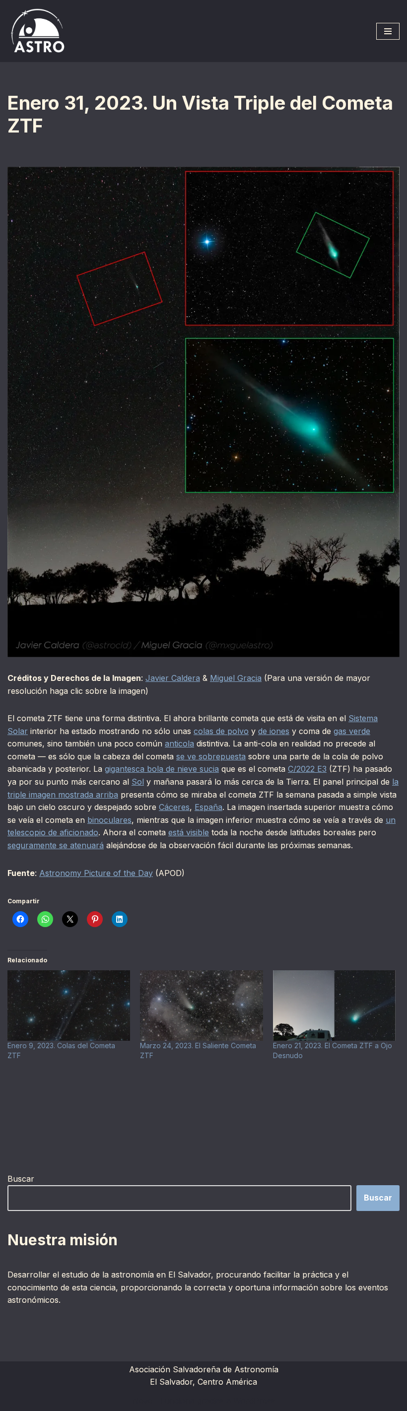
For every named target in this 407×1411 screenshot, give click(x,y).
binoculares (109, 820)
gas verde (352, 731)
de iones (273, 731)
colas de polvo (221, 731)
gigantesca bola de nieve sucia (162, 769)
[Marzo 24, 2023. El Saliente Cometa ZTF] (201, 1005)
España (208, 807)
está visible (188, 832)
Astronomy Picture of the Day (96, 873)
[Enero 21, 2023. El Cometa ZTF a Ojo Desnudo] (334, 1005)
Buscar (20, 1179)
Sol (138, 782)
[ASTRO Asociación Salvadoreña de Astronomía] (37, 31)
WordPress (254, 1401)
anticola (179, 743)
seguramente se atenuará (55, 845)
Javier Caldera (172, 678)
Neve (142, 1401)
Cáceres (174, 807)
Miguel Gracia (236, 678)
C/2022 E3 (307, 769)
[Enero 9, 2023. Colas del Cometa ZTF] (68, 1005)
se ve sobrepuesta (211, 756)
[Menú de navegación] (388, 31)
